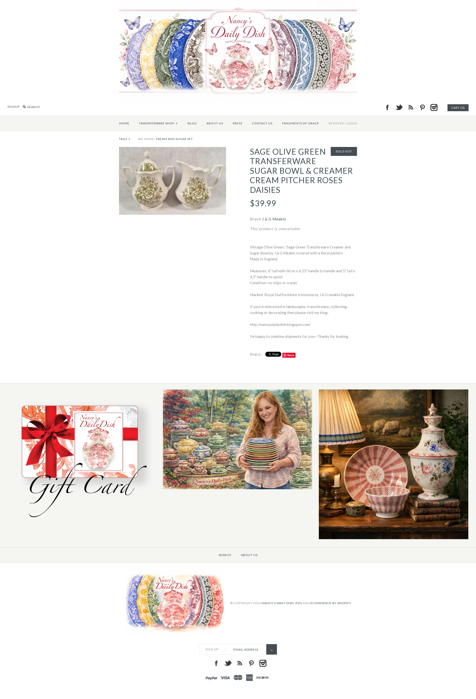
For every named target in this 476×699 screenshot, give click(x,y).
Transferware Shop (158, 123)
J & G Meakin (274, 219)
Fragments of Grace (300, 123)
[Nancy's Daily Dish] (238, 3)
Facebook (387, 107)
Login (352, 123)
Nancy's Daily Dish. (278, 603)
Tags (124, 139)
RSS (410, 107)
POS (299, 603)
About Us (215, 123)
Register (336, 123)
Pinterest (422, 107)
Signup (13, 106)
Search (225, 555)
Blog (192, 123)
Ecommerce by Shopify (330, 603)
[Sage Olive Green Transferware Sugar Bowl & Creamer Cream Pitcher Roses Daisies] (172, 150)
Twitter (398, 107)
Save (291, 355)
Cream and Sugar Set (174, 139)
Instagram (433, 107)
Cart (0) (458, 107)
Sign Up (212, 649)
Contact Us (262, 123)
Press (237, 123)
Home (124, 123)
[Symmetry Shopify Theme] (81, 521)
